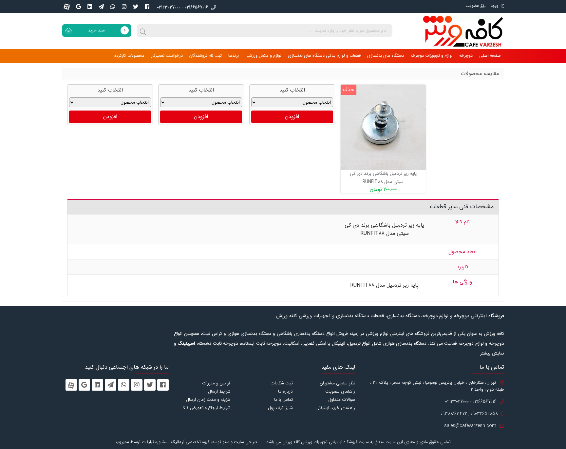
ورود (494, 5)
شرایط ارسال (219, 391)
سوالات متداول (341, 399)
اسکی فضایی (314, 343)
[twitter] (136, 6)
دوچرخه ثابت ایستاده (261, 343)
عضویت (472, 5)
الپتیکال (338, 343)
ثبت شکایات (282, 383)
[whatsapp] (113, 6)
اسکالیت (291, 343)
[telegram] (101, 6)
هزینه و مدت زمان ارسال (208, 399)
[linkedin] (90, 6)
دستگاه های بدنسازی (385, 55)
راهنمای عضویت (340, 391)
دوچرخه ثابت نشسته (218, 343)
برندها (233, 55)
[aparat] (67, 6)
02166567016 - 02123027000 (182, 7)
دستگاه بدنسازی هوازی (404, 343)
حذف (348, 90)
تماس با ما (283, 399)
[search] (143, 30)
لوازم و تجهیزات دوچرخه (431, 55)
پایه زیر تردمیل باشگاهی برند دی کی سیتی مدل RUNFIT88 (383, 177)
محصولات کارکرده (129, 55)
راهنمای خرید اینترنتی (335, 407)
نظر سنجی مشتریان (337, 383)
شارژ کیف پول (280, 407)
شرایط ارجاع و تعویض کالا (207, 407)
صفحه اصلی (490, 55)
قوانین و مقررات (216, 383)
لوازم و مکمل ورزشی (263, 55)
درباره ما (285, 391)
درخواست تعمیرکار (167, 55)
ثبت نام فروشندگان (205, 55)
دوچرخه (466, 55)
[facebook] (147, 6)
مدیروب (122, 442)
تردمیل (354, 343)
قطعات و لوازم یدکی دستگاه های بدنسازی (324, 55)
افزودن (292, 116)
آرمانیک (177, 442)
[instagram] (124, 6)
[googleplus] (78, 6)
